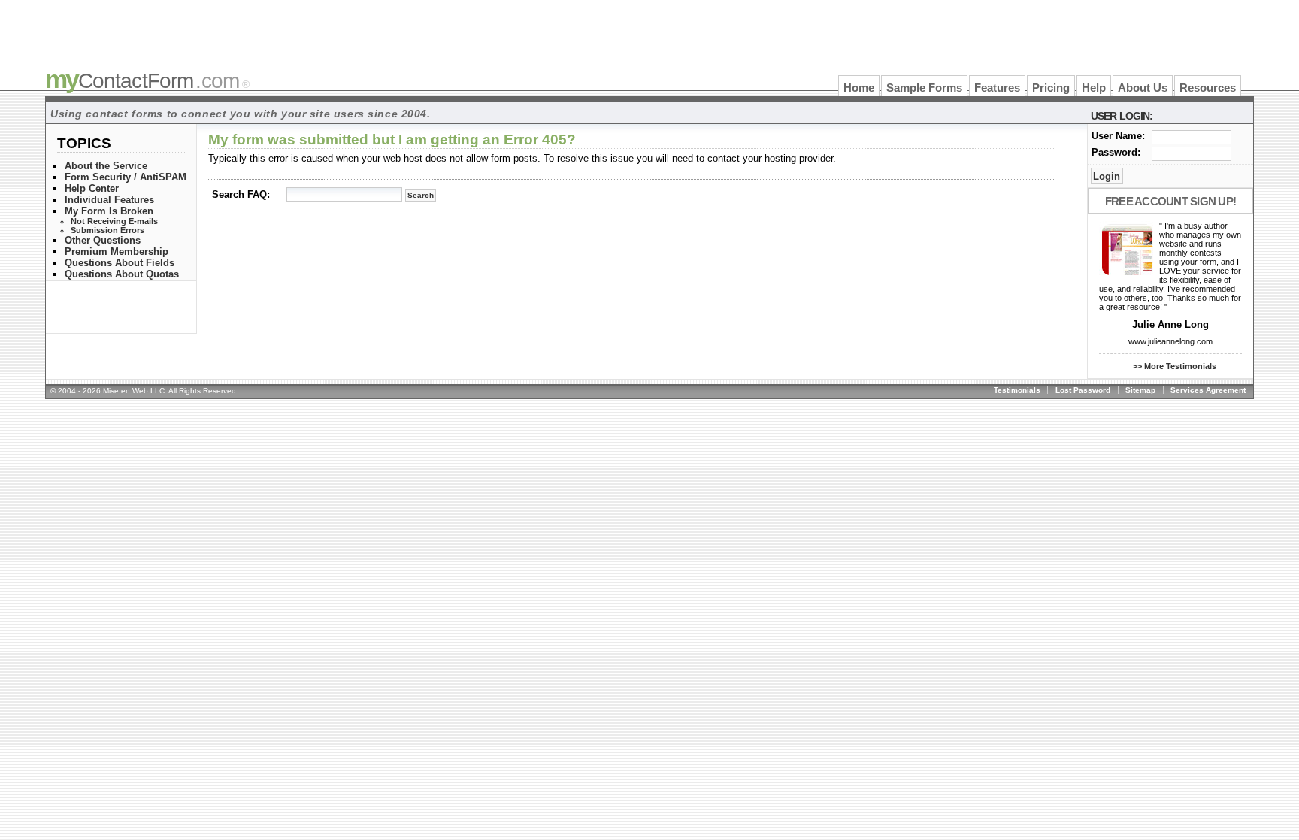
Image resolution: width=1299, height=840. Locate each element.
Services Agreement (1208, 390)
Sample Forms (924, 88)
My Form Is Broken (109, 211)
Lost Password (1082, 390)
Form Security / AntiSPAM (125, 177)
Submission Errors (107, 230)
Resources (1207, 88)
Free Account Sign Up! (1170, 201)
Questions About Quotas (122, 274)
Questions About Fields (119, 262)
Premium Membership (116, 251)
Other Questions (103, 240)
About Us (1142, 88)
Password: (1116, 152)
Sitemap (1140, 390)
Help (1094, 88)
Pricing (1051, 88)
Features (997, 88)
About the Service (106, 165)
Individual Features (109, 199)
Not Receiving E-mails (114, 221)
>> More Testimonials (1174, 366)
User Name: (1118, 135)
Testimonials (1017, 390)
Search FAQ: (241, 194)
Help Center (92, 188)
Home (858, 88)
